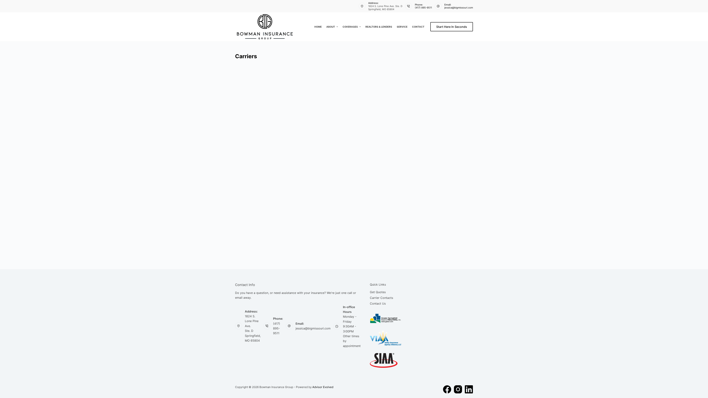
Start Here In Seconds (451, 27)
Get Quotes (378, 292)
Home (318, 26)
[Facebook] (447, 389)
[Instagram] (458, 389)
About (330, 26)
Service (402, 26)
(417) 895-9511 (423, 7)
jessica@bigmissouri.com (458, 7)
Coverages (350, 26)
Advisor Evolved (322, 387)
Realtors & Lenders (378, 26)
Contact (418, 26)
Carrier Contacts (381, 298)
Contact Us (378, 303)
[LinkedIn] (469, 389)
